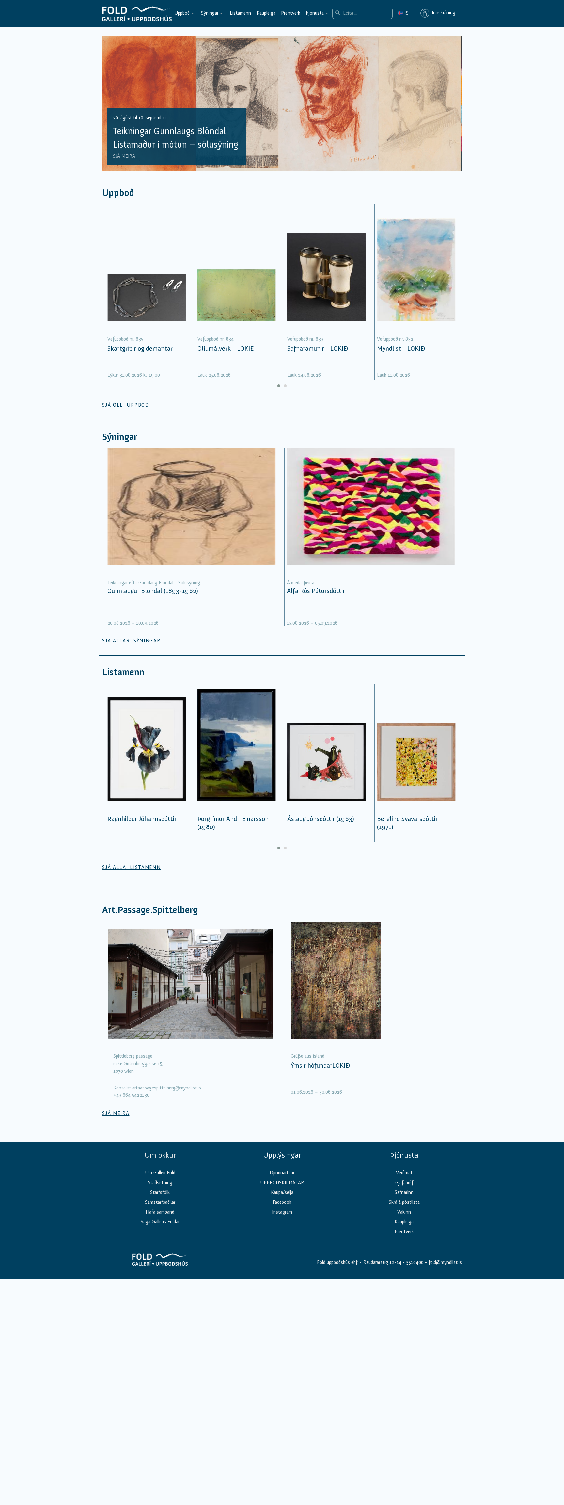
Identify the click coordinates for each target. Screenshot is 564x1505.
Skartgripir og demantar (140, 348)
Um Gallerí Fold (160, 1173)
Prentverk (290, 13)
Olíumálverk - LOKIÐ (226, 348)
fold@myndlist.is (445, 1262)
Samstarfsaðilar (160, 1202)
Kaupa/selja (282, 1192)
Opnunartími (282, 1173)
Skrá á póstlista (404, 1202)
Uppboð (182, 13)
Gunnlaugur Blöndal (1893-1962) (152, 591)
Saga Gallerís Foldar (160, 1222)
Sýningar (209, 13)
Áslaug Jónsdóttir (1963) (320, 819)
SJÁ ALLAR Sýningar (131, 641)
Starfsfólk (160, 1192)
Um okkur (160, 1155)
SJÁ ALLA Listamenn (131, 867)
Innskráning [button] (442, 13)
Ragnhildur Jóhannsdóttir (142, 819)
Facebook (282, 1202)
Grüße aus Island (307, 1056)
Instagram (282, 1212)
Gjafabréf (404, 1183)
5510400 (415, 1262)
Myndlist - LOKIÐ (401, 348)
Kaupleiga (266, 13)
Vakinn (404, 1212)
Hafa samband (160, 1212)
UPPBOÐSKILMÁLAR (282, 1183)
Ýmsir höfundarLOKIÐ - (322, 1065)
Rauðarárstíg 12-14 (381, 1262)
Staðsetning (160, 1183)
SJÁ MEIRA (124, 156)
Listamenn (240, 13)
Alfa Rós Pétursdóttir (316, 591)
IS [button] (403, 13)
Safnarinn (404, 1192)
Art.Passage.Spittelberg (150, 910)
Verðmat (404, 1173)
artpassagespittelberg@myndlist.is (166, 1088)
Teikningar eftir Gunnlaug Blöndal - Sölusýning (153, 583)
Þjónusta (315, 13)
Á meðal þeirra (300, 583)
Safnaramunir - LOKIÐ (317, 348)
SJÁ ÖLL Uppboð (125, 405)
